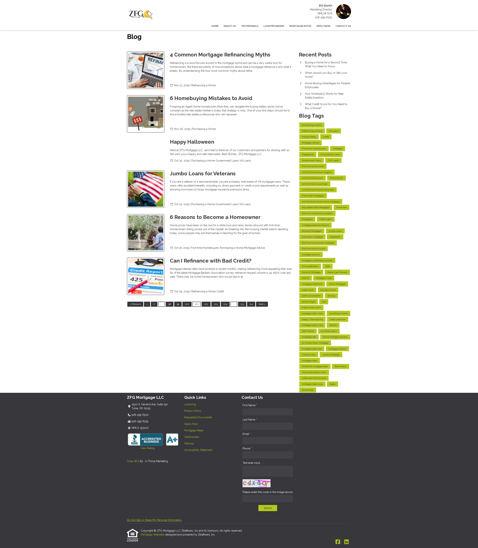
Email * (247, 433)
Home (215, 26)
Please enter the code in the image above (268, 492)
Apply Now (323, 26)
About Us (230, 26)
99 (178, 304)
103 (216, 304)
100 (187, 304)
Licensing (190, 404)
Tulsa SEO (133, 461)
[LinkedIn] (346, 542)
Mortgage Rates (300, 26)
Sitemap (189, 443)
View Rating (141, 448)
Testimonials (249, 26)
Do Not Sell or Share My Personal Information (154, 520)
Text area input (251, 462)
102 (206, 304)
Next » (262, 304)
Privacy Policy (192, 410)
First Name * (250, 405)
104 (225, 304)
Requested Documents (198, 417)
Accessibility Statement (198, 449)
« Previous (135, 304)
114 (251, 304)
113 (242, 304)
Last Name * (250, 419)
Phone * (247, 448)
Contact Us (343, 26)
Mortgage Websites (153, 534)
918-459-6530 (323, 17)
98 (169, 304)
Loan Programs (274, 26)
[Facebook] (338, 542)
